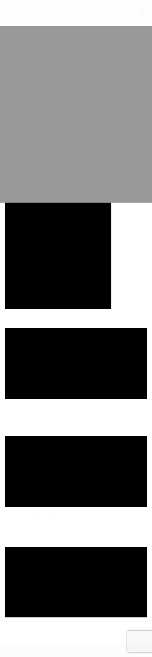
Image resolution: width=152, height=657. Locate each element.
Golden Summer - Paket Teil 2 (53, 629)
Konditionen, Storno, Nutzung (52, 518)
